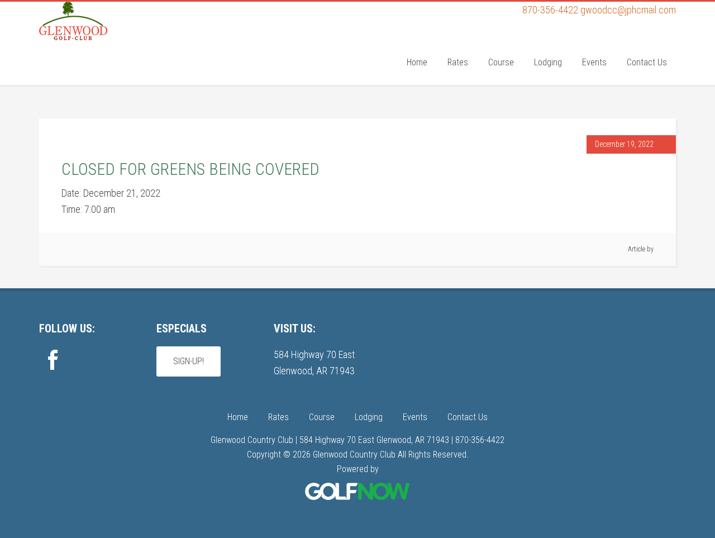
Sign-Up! (188, 361)
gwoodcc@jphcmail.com (628, 10)
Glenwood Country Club (123, 46)
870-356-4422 (550, 10)
